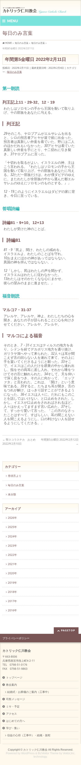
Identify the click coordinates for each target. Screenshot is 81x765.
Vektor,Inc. (69, 753)
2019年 (12, 583)
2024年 (12, 536)
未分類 (12, 494)
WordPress (28, 753)
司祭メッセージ (15, 699)
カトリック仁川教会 (35, 749)
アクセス (11, 714)
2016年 (12, 610)
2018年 (12, 592)
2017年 (12, 601)
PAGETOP (68, 630)
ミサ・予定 (13, 706)
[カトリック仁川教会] (34, 8)
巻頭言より (14, 476)
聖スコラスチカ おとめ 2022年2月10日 (19, 442)
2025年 (12, 527)
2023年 (12, 546)
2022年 (12, 555)
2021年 (12, 564)
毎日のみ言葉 (14, 71)
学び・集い (13, 728)
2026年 (12, 518)
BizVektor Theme (48, 753)
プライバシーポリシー (15, 638)
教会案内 (11, 685)
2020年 (12, 573)
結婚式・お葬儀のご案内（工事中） (28, 692)
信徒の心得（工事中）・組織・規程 (28, 735)
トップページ (14, 677)
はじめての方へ (15, 721)
